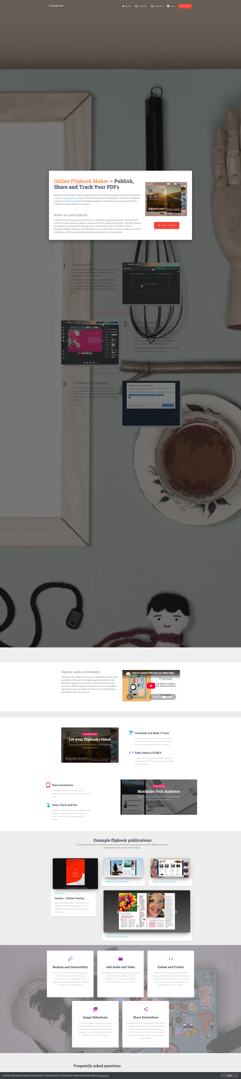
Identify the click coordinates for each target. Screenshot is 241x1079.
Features (140, 6)
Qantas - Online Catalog (69, 898)
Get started (185, 6)
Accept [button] (229, 1075)
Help (170, 6)
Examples (156, 6)
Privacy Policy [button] (103, 1076)
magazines (68, 198)
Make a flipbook (167, 225)
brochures (58, 198)
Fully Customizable (89, 734)
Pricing (126, 6)
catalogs (78, 198)
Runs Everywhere (159, 786)
